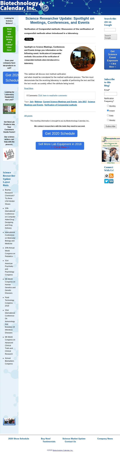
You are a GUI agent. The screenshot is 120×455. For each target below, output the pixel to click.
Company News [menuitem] (105, 439)
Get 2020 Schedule (13, 77)
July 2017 (82, 102)
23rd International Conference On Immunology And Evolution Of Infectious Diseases (10, 321)
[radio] (111, 106)
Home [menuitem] (2, 13)
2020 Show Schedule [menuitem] (18, 439)
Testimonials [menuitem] (29, 13)
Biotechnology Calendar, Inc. (63, 450)
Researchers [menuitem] (10, 13)
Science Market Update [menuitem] (73, 439)
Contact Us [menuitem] (70, 442)
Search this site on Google (110, 21)
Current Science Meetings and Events (60, 102)
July (31, 102)
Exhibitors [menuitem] (20, 13)
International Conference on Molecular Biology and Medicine (10, 238)
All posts (28, 116)
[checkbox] (111, 113)
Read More (28, 88)
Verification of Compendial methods (60, 105)
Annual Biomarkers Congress (9, 361)
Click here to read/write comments (52, 95)
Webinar (38, 102)
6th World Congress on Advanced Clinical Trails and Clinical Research (10, 345)
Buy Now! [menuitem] (46, 439)
